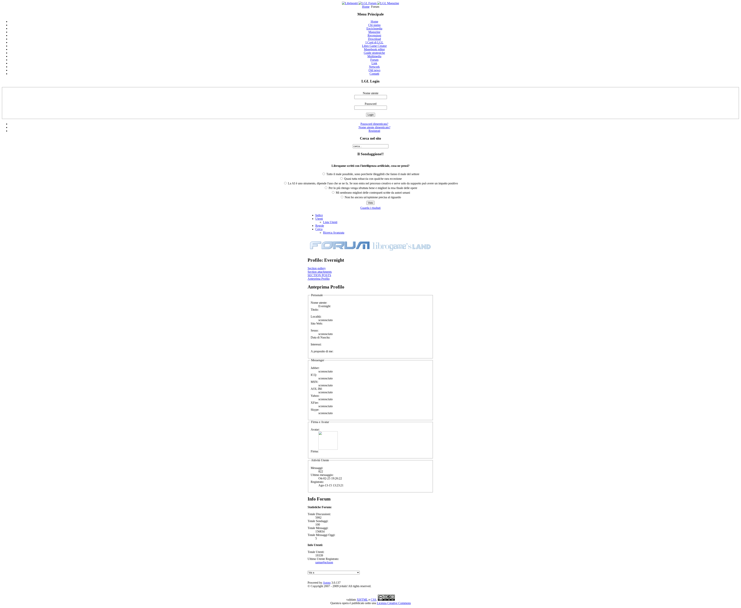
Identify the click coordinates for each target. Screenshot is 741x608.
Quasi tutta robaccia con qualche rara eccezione (372, 178)
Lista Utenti (330, 222)
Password (370, 103)
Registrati (374, 130)
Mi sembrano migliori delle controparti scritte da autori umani (372, 192)
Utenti (319, 218)
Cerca (318, 229)
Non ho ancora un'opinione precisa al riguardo (372, 197)
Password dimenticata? (374, 124)
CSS (373, 599)
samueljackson (324, 562)
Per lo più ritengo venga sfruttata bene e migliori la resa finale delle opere (372, 188)
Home (366, 6)
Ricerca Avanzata (333, 232)
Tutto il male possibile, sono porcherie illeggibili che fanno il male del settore (372, 174)
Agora (327, 582)
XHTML (362, 599)
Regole (319, 225)
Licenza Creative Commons (394, 603)
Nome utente (370, 93)
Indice (319, 215)
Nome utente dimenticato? (374, 127)
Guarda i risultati (370, 207)
